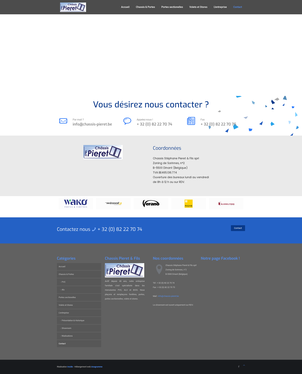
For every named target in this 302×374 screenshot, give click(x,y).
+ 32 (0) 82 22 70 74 (154, 124)
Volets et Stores (66, 305)
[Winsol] (113, 203)
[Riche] (189, 203)
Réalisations (67, 336)
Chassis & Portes (66, 274)
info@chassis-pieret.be (92, 124)
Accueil (62, 266)
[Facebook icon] (239, 366)
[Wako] (76, 203)
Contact (62, 343)
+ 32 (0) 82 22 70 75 (218, 124)
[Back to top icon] (244, 365)
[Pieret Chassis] (73, 7)
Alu (63, 289)
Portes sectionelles (67, 297)
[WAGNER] (226, 203)
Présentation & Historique (73, 320)
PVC (63, 282)
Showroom (66, 328)
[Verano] (151, 203)
